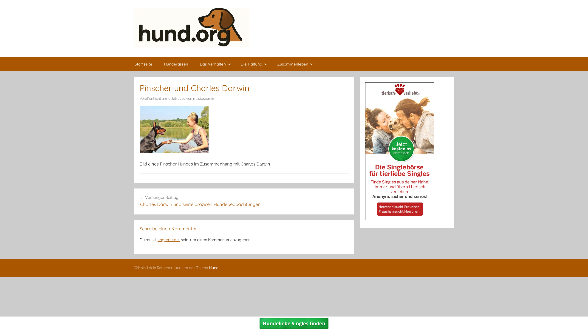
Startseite (143, 64)
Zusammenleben (292, 64)
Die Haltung (251, 64)
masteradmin (203, 99)
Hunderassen (176, 64)
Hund (213, 268)
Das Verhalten (213, 64)
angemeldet (169, 239)
